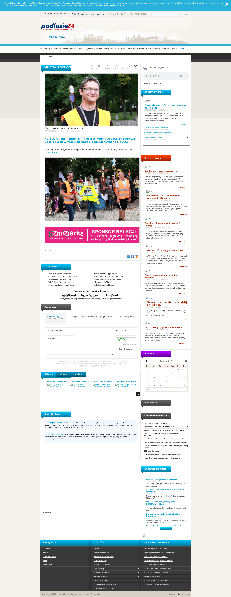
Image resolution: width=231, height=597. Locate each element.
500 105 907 (64, 13)
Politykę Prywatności (117, 5)
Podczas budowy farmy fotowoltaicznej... (109, 276)
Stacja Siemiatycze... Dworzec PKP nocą (106, 381)
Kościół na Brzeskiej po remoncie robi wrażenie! (162, 458)
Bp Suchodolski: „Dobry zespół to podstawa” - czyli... (163, 503)
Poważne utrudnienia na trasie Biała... (61, 285)
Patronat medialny (100, 561)
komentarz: (51, 338)
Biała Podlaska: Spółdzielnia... (105, 285)
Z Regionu (47, 549)
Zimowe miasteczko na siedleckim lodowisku (163, 515)
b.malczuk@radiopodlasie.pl (112, 299)
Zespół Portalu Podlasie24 (104, 557)
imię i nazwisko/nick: (54, 330)
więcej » (183, 124)
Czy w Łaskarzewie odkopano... (156, 572)
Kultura (46, 553)
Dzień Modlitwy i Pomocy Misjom (81, 381)
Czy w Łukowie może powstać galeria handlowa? (163, 454)
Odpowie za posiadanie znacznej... (60, 274)
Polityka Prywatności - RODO (105, 584)
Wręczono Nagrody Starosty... (156, 557)
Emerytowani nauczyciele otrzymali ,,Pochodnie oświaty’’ (165, 442)
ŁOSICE (73, 49)
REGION (149, 49)
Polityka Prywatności (92, 594)
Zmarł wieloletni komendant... (155, 564)
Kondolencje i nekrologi (102, 572)
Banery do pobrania (101, 553)
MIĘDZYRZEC (90, 49)
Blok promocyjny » (153, 158)
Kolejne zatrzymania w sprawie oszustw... (63, 276)
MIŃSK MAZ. (109, 49)
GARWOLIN (64, 49)
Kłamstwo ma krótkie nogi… (104, 282)
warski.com (185, 594)
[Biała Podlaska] (58, 36)
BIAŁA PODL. (54, 49)
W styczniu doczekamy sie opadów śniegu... (130, 381)
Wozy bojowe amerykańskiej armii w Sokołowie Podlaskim (162, 434)
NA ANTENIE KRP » (153, 92)
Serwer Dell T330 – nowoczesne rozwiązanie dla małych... (163, 196)
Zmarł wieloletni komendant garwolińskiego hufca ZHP (164, 439)
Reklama (97, 549)
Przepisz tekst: (122, 330)
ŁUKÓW (80, 49)
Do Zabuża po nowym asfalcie (155, 423)
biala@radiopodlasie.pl (68, 299)
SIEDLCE (43, 49)
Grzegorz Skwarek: (61, 423)
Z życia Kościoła (49, 557)
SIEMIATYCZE (120, 49)
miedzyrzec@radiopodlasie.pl (89, 299)
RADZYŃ (99, 49)
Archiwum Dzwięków (102, 564)
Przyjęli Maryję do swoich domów (58, 381)
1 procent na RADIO (101, 580)
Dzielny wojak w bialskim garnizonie (107, 279)
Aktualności (47, 564)
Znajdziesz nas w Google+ (104, 588)
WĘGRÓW (140, 49)
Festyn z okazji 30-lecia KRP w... (156, 138)
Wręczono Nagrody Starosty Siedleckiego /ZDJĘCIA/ (164, 430)
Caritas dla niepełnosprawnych (161, 171)
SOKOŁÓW (131, 49)
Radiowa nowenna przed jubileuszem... (159, 132)
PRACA (182, 49)
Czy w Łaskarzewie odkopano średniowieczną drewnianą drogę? (166, 446)
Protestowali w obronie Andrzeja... (60, 279)
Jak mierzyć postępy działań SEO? (164, 250)
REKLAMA (166, 49)
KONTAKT (175, 49)
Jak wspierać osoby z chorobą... (156, 127)
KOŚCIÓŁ (157, 49)
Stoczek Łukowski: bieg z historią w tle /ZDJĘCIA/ (165, 490)
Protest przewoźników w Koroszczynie (159, 427)
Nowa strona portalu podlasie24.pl (163, 479)
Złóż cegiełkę (99, 568)
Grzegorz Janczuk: (66, 434)
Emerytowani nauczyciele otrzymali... (158, 568)
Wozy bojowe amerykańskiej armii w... (158, 561)
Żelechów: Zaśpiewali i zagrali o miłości (165, 526)
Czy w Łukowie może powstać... (156, 580)
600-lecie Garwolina (151, 451)
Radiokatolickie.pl (100, 576)
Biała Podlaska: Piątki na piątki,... (60, 282)
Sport (45, 561)
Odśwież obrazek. (129, 344)
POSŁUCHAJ (51, 152)
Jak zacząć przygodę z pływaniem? (163, 327)
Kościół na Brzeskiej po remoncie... (107, 274)
